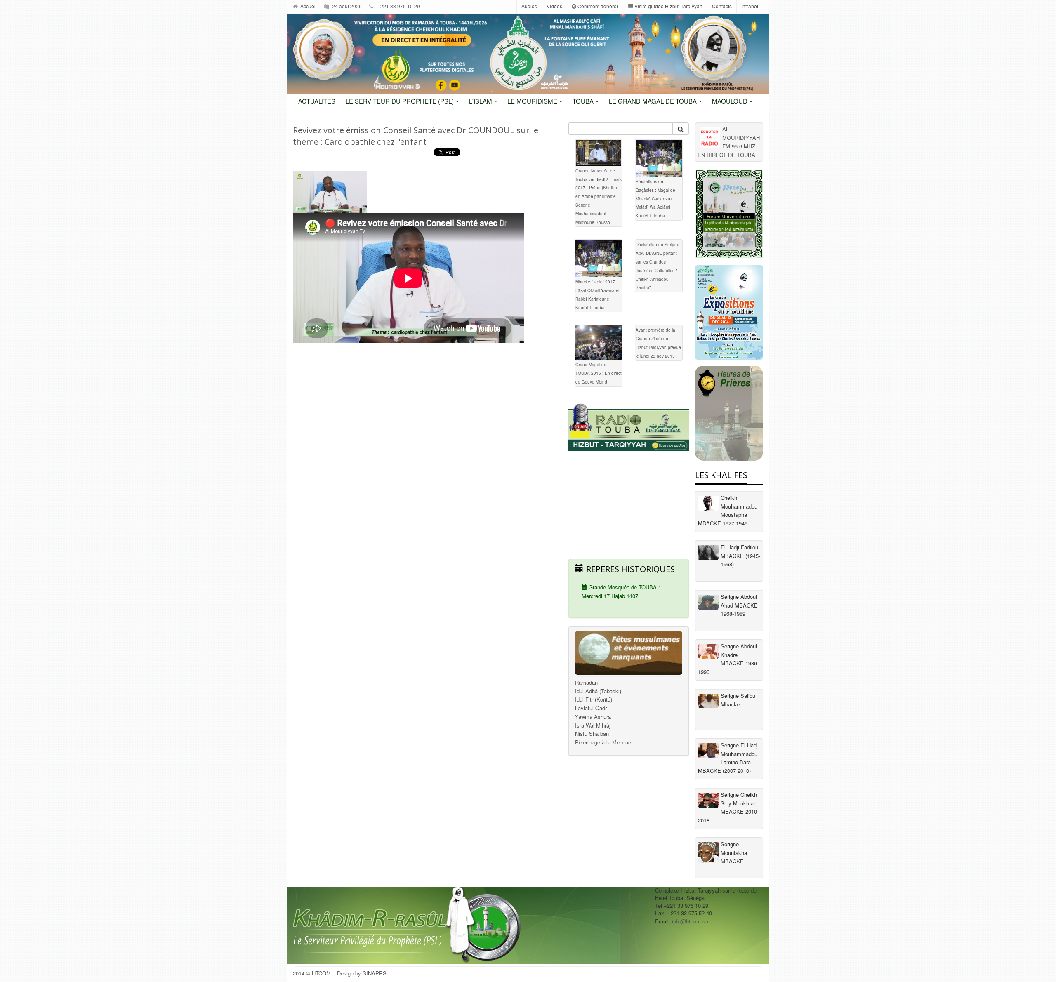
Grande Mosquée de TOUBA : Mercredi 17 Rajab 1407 (621, 591)
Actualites (316, 101)
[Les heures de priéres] (729, 413)
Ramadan (586, 682)
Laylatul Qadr (591, 708)
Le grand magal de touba (653, 101)
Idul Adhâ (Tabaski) (598, 691)
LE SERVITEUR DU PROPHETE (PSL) (400, 101)
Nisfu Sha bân (592, 733)
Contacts (722, 5)
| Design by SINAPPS (360, 973)
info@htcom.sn (690, 921)
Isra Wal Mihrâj (592, 725)
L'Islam (481, 101)
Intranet (749, 5)
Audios (529, 5)
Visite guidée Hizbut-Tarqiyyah (667, 5)
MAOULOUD (730, 101)
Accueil (308, 5)
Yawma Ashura (593, 717)
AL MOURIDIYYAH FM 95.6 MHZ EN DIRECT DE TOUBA (729, 141)
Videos (554, 5)
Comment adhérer (597, 5)
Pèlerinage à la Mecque (603, 742)
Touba (584, 101)
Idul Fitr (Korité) (593, 699)
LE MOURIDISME (533, 101)
